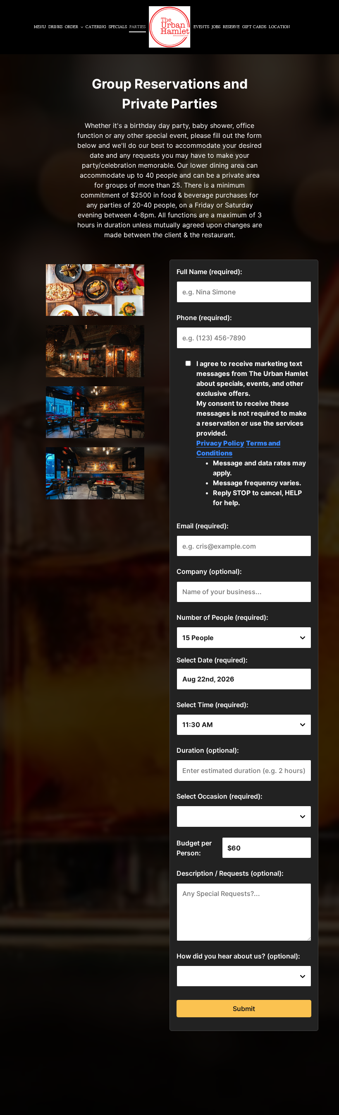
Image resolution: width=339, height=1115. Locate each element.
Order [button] (72, 27)
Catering (96, 27)
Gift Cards (254, 27)
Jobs (216, 27)
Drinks (55, 27)
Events (201, 27)
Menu (40, 27)
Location (279, 27)
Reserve (231, 27)
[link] (169, 27)
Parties (137, 27)
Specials (118, 27)
